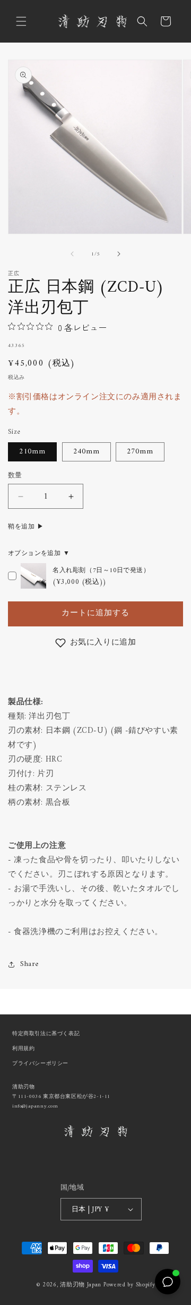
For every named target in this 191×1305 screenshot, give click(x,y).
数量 (15, 475)
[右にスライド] (119, 254)
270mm (140, 451)
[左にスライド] (72, 254)
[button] (21, 21)
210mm (32, 451)
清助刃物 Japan (80, 1285)
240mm (86, 451)
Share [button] (29, 964)
